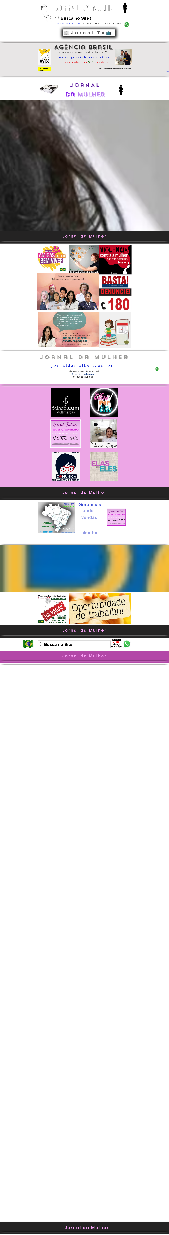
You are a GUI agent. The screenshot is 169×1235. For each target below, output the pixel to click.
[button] (116, 517)
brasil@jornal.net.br (83, 374)
